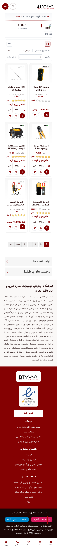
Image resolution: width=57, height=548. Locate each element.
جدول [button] (47, 44)
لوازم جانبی (20, 153)
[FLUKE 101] (40, 74)
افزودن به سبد (46, 114)
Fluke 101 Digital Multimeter (41, 89)
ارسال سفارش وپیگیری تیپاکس (28, 464)
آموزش (28, 502)
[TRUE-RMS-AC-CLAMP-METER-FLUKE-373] (40, 189)
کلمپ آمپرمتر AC (44, 209)
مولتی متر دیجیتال (41, 95)
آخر (11, 244)
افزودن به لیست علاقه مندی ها (34, 114)
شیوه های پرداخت (28, 469)
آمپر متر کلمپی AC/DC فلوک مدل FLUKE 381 (16, 203)
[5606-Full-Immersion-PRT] (16, 74)
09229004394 (18, 109)
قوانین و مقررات (28, 459)
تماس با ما (28, 413)
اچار (44, 153)
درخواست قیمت (22, 115)
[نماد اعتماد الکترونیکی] (28, 396)
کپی (9, 110)
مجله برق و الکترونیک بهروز (28, 427)
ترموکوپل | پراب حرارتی (16, 95)
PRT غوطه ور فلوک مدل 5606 (16, 89)
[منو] (5, 6)
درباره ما (28, 455)
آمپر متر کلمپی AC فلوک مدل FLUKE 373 (41, 203)
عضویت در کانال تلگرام (17, 519)
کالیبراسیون (28, 497)
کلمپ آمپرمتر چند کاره (17, 209)
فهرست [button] (9, 44)
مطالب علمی (28, 432)
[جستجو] (13, 6)
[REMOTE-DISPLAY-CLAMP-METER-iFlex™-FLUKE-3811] (16, 189)
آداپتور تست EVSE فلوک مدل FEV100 (16, 147)
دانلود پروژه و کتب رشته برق (28, 437)
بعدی (18, 244)
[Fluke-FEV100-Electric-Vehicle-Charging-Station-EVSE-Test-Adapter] (16, 132)
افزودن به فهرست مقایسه (40, 114)
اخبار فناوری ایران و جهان (28, 441)
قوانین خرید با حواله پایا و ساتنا (29, 492)
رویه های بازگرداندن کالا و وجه (28, 487)
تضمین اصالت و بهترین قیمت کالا (28, 482)
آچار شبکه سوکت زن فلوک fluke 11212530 (41, 147)
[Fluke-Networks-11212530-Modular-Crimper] (40, 132)
